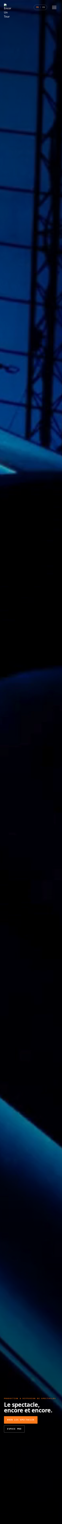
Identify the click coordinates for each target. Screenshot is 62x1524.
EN (43, 7)
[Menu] (54, 7)
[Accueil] (7, 7)
